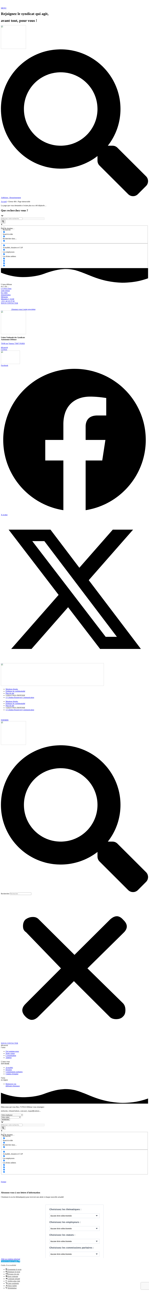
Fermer (3, 1182)
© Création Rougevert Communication (20, 697)
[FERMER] (4, 718)
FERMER (4, 720)
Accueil (4, 202)
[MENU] (5, 6)
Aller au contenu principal (10, 1259)
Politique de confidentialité (15, 691)
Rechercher (5, 894)
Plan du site (10, 693)
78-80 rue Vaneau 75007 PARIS (13, 343)
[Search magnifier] (3, 221)
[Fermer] (4, 1180)
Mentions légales (12, 689)
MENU (4, 8)
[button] (74, 819)
